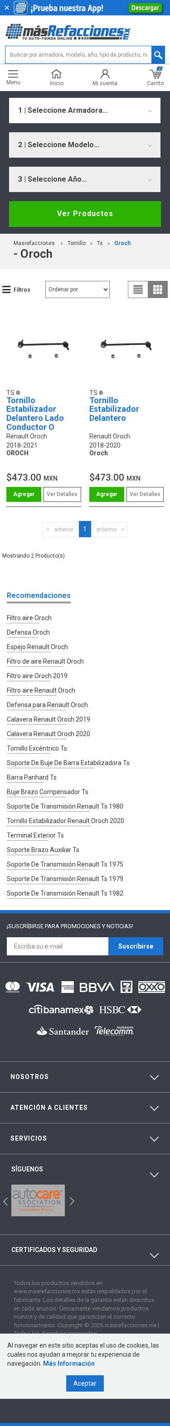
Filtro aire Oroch (29, 617)
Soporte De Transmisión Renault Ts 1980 (65, 806)
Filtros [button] (22, 290)
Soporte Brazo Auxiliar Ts (43, 849)
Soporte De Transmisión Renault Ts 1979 (65, 878)
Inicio (56, 83)
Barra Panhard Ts (32, 777)
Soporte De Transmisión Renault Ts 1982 (65, 893)
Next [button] (71, 1200)
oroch (122, 243)
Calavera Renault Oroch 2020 (48, 733)
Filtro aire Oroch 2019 (37, 675)
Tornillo (77, 243)
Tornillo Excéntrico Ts (37, 748)
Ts (100, 243)
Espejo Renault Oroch (37, 646)
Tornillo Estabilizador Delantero (114, 409)
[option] (38, 1200)
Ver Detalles (62, 494)
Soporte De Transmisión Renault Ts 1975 (65, 864)
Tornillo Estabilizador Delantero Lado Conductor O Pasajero (35, 418)
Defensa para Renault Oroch (47, 704)
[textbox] (85, 55)
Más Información (69, 1363)
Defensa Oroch (28, 632)
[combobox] (84, 110)
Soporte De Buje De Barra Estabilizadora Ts (68, 762)
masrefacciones (34, 243)
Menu (13, 82)
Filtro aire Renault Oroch (41, 690)
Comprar (23, 494)
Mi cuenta (104, 83)
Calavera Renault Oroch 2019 (48, 719)
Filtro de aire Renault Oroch (45, 661)
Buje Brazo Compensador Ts (47, 791)
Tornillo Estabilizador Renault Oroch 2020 (65, 820)
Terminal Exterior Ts (35, 835)
